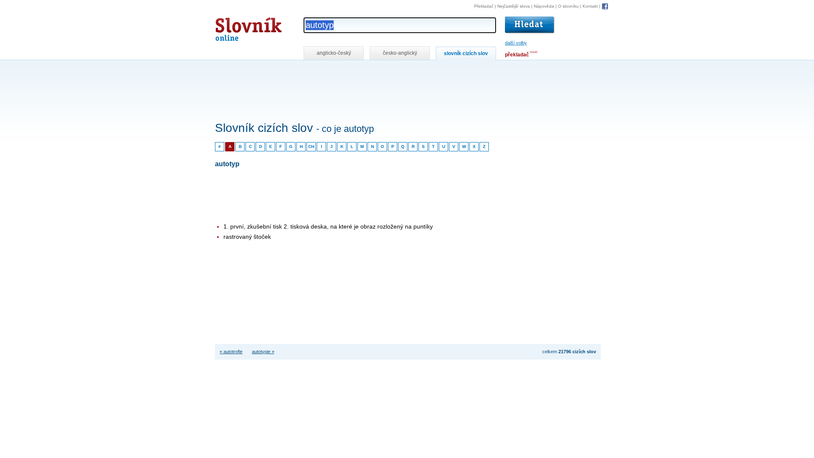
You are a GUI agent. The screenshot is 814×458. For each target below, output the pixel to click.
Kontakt (590, 6)
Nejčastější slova (513, 6)
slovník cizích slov (466, 53)
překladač (517, 55)
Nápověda (544, 6)
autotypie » (263, 351)
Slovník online (233, 27)
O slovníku (568, 6)
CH (311, 146)
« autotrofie (231, 351)
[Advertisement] (369, 71)
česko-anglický (400, 53)
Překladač (483, 6)
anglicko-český (334, 53)
